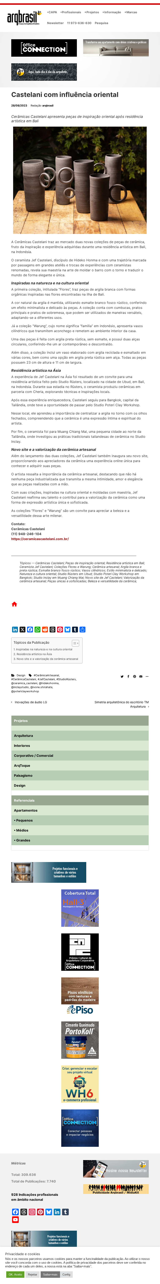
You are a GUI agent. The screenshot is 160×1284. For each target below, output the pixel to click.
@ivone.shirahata (41, 687)
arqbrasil (47, 105)
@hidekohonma (49, 683)
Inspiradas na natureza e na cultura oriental (44, 649)
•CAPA (52, 12)
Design (21, 675)
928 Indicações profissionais (34, 1194)
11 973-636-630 (79, 23)
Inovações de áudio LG (31, 702)
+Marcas (130, 12)
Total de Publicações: (29, 1181)
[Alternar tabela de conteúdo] (73, 643)
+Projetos (91, 12)
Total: (16, 1175)
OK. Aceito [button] (15, 1274)
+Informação (111, 12)
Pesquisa (101, 23)
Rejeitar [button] (32, 1274)
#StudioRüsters (66, 679)
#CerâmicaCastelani (23, 679)
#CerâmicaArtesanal (46, 675)
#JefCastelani (46, 679)
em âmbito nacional (27, 1199)
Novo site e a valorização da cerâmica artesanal (47, 658)
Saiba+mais (50, 1274)
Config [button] (66, 1274)
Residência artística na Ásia (34, 654)
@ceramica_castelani (24, 683)
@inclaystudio (20, 687)
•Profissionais (70, 12)
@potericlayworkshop (25, 691)
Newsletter (55, 23)
